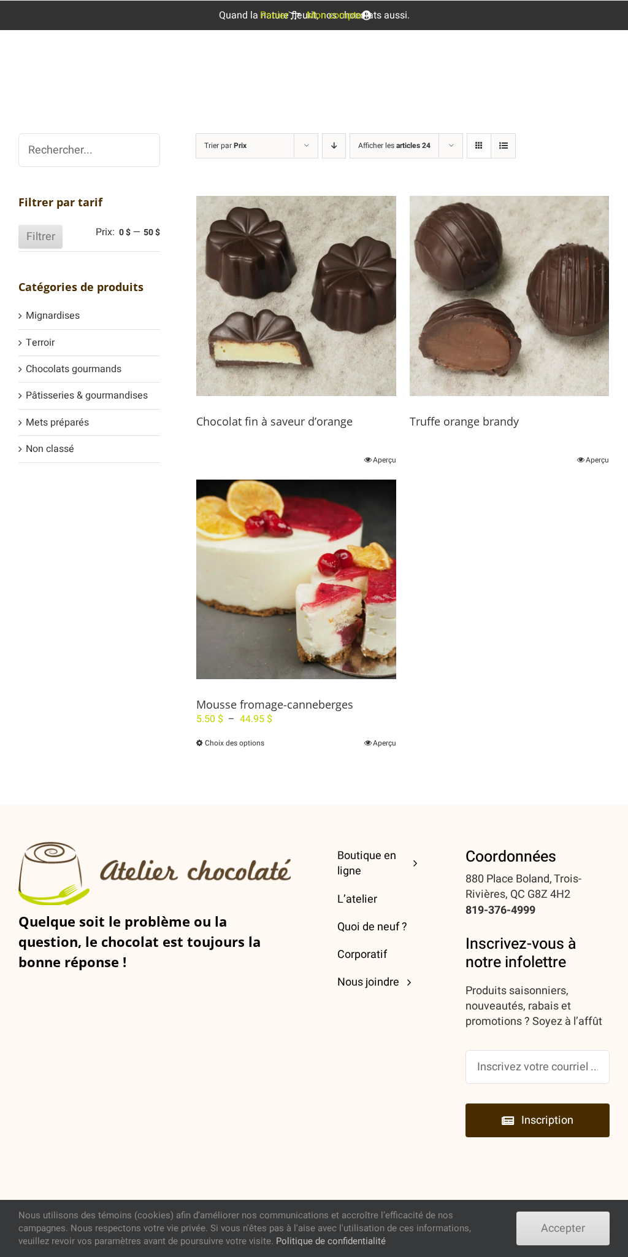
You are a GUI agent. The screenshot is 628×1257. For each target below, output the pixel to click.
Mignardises (53, 315)
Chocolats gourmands (73, 369)
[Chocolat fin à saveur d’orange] (296, 295)
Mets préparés (57, 422)
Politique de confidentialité (331, 1241)
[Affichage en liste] (503, 146)
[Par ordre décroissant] (334, 145)
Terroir (40, 342)
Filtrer (40, 236)
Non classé (50, 449)
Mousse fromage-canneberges (274, 704)
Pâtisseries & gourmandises (87, 395)
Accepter (563, 1228)
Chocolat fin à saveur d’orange (274, 421)
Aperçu (384, 459)
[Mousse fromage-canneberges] (296, 579)
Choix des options (234, 743)
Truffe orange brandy (464, 421)
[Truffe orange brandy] (509, 295)
